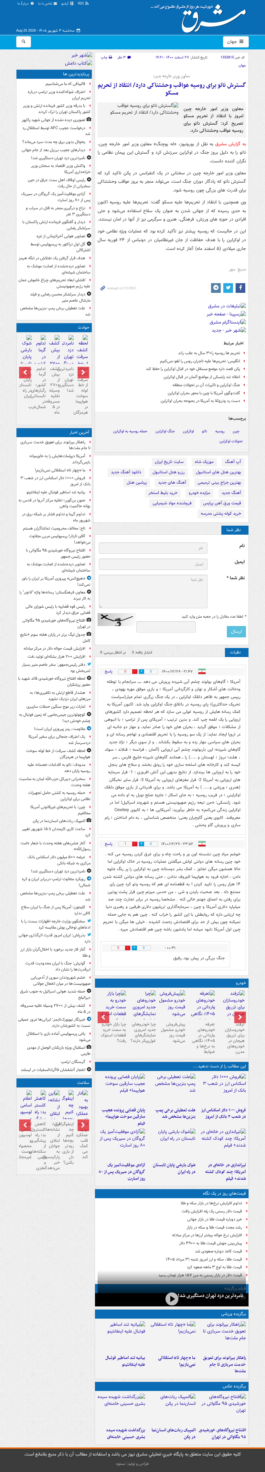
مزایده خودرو (199, 492)
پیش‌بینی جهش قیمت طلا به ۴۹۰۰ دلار (210, 1243)
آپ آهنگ (233, 461)
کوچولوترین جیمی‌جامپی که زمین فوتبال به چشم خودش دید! (54, 718)
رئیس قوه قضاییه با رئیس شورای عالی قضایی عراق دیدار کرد (58, 609)
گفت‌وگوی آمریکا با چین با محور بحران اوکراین (204, 393)
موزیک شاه (204, 461)
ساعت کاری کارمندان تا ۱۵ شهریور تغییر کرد (56, 832)
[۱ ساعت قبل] (222, 1409)
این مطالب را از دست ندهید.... (219, 1066)
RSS (81, 3)
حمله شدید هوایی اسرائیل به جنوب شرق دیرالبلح (55, 994)
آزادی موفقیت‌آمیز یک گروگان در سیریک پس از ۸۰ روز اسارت (122, 1171)
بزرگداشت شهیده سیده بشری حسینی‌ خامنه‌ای (125, 1433)
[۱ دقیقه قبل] (222, 1336)
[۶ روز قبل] (172, 1004)
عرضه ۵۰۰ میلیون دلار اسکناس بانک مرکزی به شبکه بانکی (58, 860)
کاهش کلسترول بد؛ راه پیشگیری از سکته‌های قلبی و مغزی (40, 1146)
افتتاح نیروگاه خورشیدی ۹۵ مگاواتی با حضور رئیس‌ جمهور (58, 553)
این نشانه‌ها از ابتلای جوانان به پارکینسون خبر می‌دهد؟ (54, 1146)
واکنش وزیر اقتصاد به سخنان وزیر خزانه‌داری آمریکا (60, 169)
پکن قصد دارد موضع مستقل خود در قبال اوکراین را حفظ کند (193, 369)
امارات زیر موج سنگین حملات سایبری (55, 707)
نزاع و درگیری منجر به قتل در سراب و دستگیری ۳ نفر (58, 211)
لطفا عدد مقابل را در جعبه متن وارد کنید (214, 617)
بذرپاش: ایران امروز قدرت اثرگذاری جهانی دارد (54, 938)
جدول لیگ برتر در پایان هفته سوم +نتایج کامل (55, 638)
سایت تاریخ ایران (169, 461)
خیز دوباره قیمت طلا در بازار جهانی (214, 1219)
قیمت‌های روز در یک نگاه (224, 1193)
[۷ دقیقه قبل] (172, 1336)
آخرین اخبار (79, 432)
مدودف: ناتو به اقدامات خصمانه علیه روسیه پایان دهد (58, 768)
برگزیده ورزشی (233, 1314)
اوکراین (188, 431)
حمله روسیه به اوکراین (130, 431)
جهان (232, 41)
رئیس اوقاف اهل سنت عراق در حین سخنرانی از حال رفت (59, 183)
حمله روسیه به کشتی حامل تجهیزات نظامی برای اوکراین (59, 796)
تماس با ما (45, 3)
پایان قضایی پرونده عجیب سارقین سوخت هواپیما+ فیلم (123, 1117)
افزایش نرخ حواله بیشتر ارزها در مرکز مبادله (207, 1235)
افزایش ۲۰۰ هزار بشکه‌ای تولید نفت (56, 657)
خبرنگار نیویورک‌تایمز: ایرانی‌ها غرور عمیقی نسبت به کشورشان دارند (54, 1022)
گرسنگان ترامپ (73, 1062)
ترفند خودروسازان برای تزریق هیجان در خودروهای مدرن (235, 1038)
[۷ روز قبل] (142, 1010)
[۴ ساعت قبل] (121, 1089)
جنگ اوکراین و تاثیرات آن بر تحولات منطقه (206, 385)
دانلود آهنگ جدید (126, 472)
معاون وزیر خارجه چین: (171, 76)
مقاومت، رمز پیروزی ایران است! (59, 729)
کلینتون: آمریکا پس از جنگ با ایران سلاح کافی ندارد (55, 910)
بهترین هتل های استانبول (218, 472)
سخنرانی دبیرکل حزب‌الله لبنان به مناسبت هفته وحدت (54, 782)
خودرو (241, 983)
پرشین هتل (137, 482)
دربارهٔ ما (23, 3)
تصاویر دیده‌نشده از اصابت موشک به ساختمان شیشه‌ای (58, 269)
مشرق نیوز (200, 16)
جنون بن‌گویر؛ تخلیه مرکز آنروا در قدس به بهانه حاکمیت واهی (54, 503)
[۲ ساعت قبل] (172, 1089)
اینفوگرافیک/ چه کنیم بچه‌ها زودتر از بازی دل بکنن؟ (68, 1143)
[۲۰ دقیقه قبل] (121, 1336)
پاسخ (108, 671)
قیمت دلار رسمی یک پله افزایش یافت (212, 1211)
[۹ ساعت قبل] (231, 1010)
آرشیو (65, 3)
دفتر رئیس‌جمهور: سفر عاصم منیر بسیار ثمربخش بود (56, 668)
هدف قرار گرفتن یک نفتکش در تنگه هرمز (52, 258)
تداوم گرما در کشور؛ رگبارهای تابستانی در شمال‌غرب (40, 387)
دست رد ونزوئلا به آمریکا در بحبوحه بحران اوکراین (200, 401)
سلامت (83, 1082)
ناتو (204, 431)
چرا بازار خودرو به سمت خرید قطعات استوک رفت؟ (113, 1032)
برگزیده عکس (234, 1386)
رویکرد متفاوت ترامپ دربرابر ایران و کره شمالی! (56, 882)
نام (242, 545)
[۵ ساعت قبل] (222, 1143)
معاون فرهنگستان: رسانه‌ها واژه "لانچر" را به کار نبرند (54, 595)
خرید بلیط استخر (162, 492)
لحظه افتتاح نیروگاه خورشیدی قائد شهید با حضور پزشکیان (54, 681)
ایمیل (240, 562)
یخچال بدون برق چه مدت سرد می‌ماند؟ (53, 142)
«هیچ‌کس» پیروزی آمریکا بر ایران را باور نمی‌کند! (56, 581)
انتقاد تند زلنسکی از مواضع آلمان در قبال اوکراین (202, 377)
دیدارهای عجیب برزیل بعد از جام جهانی (53, 150)
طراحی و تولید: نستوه (132, 1464)
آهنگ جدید (231, 492)
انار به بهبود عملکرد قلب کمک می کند (82, 1140)
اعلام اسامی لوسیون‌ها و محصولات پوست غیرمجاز (26, 1140)
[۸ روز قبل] (112, 1007)
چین (236, 431)
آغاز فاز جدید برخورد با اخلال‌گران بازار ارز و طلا (55, 952)
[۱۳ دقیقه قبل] (222, 1089)
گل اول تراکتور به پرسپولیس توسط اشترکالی (60, 247)
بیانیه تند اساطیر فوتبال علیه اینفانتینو (125, 1361)
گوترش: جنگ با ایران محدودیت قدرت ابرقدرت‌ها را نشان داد (57, 966)
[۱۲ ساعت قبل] (82, 1117)
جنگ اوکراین (165, 431)
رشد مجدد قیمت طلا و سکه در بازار (214, 1227)
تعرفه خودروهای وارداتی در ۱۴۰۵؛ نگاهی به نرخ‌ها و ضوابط (203, 1038)
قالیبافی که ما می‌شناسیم (65, 84)
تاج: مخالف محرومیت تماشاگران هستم (54, 528)
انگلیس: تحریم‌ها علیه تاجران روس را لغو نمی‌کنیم (200, 361)
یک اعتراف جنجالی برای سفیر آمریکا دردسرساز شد (59, 740)
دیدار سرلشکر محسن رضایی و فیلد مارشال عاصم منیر (60, 297)
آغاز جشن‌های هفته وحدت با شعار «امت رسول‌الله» (55, 846)
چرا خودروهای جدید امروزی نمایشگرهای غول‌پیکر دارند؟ (143, 1032)
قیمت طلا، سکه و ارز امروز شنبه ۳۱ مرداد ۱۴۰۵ (204, 1259)
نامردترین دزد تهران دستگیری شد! (210, 1296)
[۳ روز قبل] (201, 1010)
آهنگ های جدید (172, 482)
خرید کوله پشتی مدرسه (221, 513)
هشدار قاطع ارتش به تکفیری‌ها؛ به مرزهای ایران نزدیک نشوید (60, 696)
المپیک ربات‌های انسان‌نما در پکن (174, 1433)
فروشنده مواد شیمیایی (172, 503)
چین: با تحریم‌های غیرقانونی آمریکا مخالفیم (60, 810)
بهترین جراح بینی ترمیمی (219, 482)
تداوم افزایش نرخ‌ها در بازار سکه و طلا (211, 1203)
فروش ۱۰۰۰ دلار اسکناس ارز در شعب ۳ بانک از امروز (223, 1114)
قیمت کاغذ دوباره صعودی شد (218, 1251)
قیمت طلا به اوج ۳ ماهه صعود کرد (214, 1267)
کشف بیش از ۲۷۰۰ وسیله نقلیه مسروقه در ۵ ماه (54, 390)
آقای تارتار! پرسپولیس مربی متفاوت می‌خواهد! (59, 539)
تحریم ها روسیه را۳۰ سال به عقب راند (209, 353)
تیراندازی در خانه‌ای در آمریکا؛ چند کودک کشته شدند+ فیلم (225, 1171)
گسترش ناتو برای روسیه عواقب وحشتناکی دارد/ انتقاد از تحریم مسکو (172, 89)
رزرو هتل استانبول (169, 472)
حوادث (83, 327)
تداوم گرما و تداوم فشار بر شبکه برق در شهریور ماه (56, 517)
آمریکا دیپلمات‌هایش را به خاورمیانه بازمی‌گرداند (59, 459)
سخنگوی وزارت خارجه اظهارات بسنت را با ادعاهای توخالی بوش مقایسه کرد (55, 924)
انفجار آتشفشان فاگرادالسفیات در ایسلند (53, 1070)
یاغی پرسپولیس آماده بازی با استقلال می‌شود (58, 1037)
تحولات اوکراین (231, 441)
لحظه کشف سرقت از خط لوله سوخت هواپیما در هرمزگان (82, 390)
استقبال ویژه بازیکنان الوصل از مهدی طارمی (58, 1051)
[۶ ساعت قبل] (121, 1143)
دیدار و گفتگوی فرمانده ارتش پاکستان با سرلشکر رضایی (56, 225)
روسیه (220, 431)
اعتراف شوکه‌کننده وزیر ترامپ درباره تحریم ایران (59, 95)
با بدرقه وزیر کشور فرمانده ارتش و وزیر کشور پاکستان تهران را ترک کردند (56, 109)
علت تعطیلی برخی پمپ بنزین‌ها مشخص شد (175, 1114)
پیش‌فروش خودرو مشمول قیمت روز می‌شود (173, 1032)
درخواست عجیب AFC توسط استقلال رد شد (56, 131)
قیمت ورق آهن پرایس (222, 503)
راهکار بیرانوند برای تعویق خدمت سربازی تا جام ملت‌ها (224, 1364)
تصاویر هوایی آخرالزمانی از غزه (61, 236)
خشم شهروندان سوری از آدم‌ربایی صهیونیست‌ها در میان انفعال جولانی (60, 980)
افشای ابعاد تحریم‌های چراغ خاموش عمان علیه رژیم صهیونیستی (54, 283)
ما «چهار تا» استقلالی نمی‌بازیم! (177, 1361)
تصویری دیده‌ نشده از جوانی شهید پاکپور (53, 120)
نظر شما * (236, 578)
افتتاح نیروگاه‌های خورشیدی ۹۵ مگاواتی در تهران (222, 1433)
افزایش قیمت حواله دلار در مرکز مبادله (54, 648)
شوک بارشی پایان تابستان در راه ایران (174, 1168)
